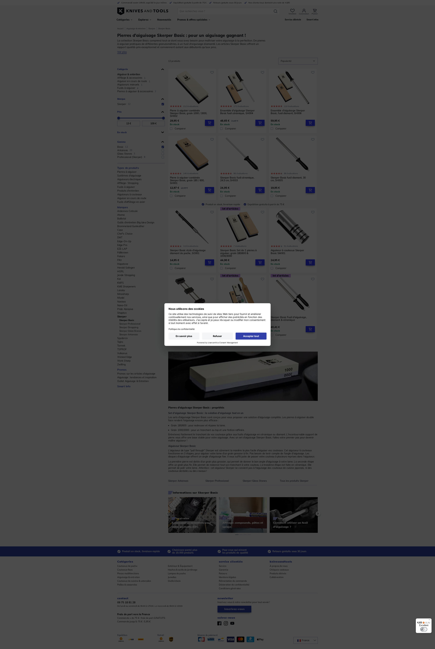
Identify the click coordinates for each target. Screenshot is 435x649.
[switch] (423, 629)
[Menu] (430, 620)
